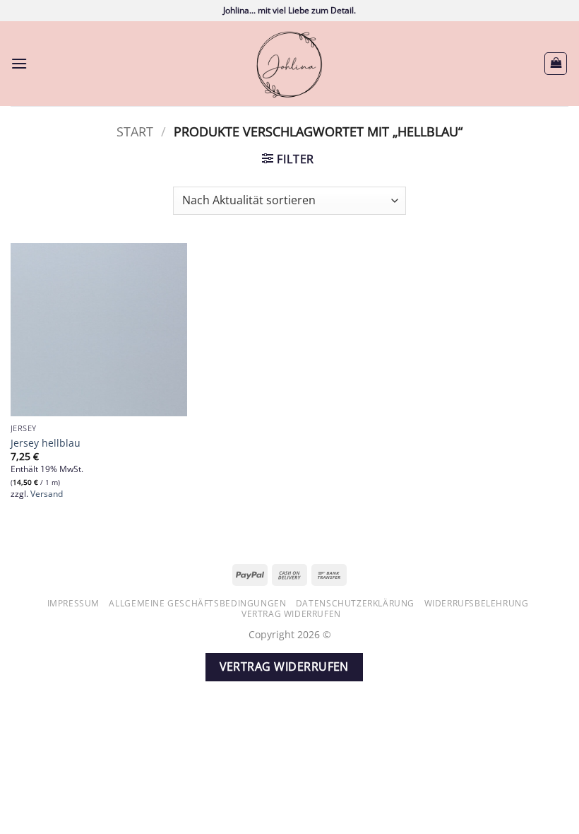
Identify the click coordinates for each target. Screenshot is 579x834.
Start (135, 131)
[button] (19, 63)
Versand (46, 494)
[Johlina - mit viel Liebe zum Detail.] (289, 63)
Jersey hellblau (45, 443)
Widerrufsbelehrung (476, 603)
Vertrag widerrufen (291, 614)
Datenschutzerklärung (355, 603)
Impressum (73, 603)
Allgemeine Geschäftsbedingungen (197, 603)
